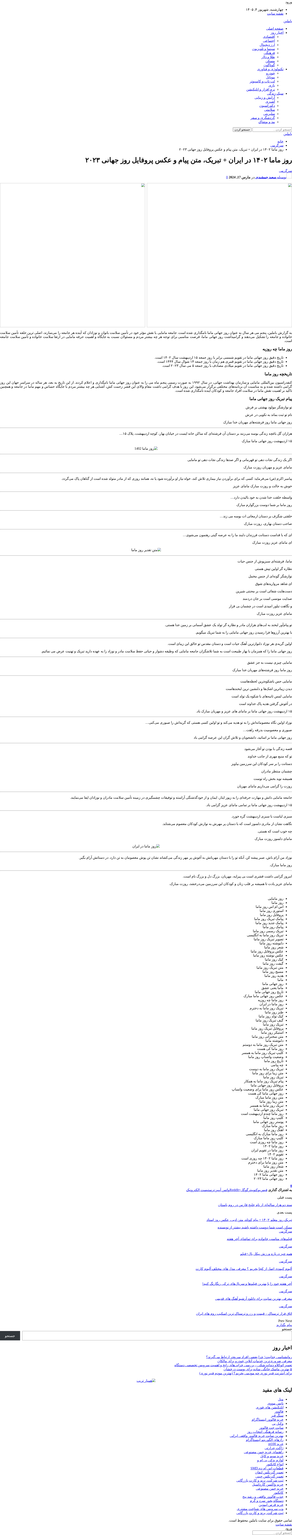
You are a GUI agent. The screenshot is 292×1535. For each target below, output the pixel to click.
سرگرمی (285, 171)
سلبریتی (269, 114)
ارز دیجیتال (267, 45)
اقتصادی (269, 36)
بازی (271, 85)
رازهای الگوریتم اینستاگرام (264, 1440)
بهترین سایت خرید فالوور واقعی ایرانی (256, 1436)
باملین (287, 21)
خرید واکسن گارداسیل (267, 1484)
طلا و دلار (268, 57)
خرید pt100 (275, 1444)
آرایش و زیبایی (265, 97)
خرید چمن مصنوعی (269, 1488)
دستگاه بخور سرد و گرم (266, 1501)
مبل (280, 1399)
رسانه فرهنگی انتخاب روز (265, 1432)
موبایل (270, 77)
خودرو (270, 73)
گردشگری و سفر (263, 118)
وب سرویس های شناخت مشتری (260, 1509)
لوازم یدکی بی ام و (270, 1460)
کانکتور (278, 1492)
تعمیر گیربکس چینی (269, 1476)
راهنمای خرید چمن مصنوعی (263, 1452)
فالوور (278, 1411)
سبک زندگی (275, 93)
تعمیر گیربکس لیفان (269, 1472)
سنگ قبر (277, 1415)
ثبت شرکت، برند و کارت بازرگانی (259, 1480)
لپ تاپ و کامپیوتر (262, 81)
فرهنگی (269, 53)
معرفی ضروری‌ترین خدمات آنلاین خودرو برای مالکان (254, 1361)
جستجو (287, 1329)
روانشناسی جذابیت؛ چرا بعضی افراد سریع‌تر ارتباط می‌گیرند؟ (249, 1357)
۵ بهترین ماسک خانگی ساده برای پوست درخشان (258, 1369)
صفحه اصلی (274, 28)
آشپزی (270, 101)
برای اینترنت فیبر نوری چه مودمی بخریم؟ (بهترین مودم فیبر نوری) (245, 1373)
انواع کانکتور (274, 1464)
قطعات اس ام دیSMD (267, 1468)
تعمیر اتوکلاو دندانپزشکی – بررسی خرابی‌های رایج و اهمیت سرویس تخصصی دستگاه (233, 1365)
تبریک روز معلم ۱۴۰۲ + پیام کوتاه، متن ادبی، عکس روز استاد (249, 1220)
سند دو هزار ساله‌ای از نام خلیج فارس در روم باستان (255, 1205)
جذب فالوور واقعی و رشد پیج (262, 1496)
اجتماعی (269, 41)
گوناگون (269, 65)
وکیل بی (277, 1423)
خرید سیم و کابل (271, 1456)
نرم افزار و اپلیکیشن (260, 89)
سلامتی (269, 110)
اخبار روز (277, 32)
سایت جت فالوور (271, 1427)
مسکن (270, 61)
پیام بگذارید (284, 1325)
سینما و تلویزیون (263, 49)
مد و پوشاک (266, 122)
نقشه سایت (275, 13)
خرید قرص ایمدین (271, 1505)
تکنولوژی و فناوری (270, 69)
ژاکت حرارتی (274, 1448)
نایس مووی (275, 1403)
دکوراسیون (267, 105)
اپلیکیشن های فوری (269, 1407)
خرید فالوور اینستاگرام (267, 1419)
